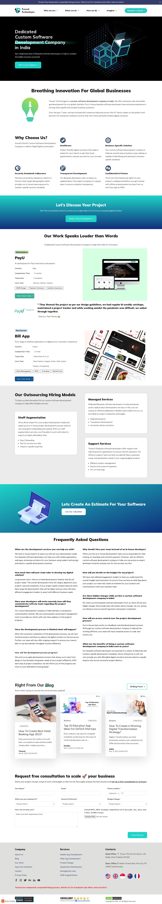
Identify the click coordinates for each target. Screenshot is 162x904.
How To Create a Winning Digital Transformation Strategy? (125, 729)
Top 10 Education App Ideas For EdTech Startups (80, 727)
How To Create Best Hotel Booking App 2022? (35, 732)
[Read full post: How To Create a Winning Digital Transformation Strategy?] (126, 706)
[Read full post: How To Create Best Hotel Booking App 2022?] (35, 708)
